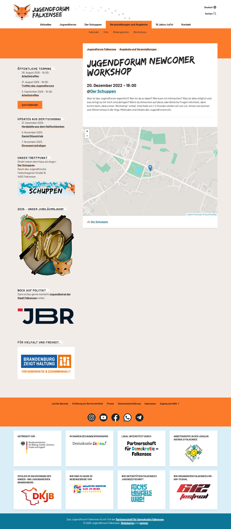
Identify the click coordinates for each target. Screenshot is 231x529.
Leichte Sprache (60, 403)
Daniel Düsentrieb (32, 136)
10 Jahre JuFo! (164, 24)
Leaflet (189, 214)
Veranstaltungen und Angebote (128, 24)
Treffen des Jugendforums (38, 85)
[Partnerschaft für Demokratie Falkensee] (141, 448)
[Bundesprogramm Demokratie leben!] (89, 443)
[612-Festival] (193, 492)
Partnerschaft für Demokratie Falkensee (140, 519)
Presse (110, 403)
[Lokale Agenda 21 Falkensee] (193, 453)
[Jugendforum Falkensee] (22, 12)
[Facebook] (115, 417)
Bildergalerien (121, 32)
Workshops (139, 32)
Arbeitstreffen (30, 76)
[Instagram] (92, 417)
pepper (144, 522)
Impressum (150, 403)
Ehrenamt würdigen (34, 145)
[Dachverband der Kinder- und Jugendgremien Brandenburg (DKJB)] (37, 496)
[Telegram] (139, 417)
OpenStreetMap (210, 214)
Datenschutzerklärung (129, 403)
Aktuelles (45, 24)
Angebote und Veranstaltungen (138, 49)
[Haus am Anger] (89, 489)
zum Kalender (30, 104)
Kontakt (186, 24)
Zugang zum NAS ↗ (169, 403)
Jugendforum (68, 24)
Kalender (94, 32)
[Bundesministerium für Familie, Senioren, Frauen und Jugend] (37, 447)
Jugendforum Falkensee (50, 12)
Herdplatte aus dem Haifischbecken (43, 126)
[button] (150, 168)
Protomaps (197, 214)
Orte (106, 32)
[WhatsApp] (128, 417)
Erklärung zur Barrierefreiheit (87, 403)
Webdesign (128, 522)
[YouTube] (103, 417)
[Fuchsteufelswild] (141, 493)
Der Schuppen (93, 24)
